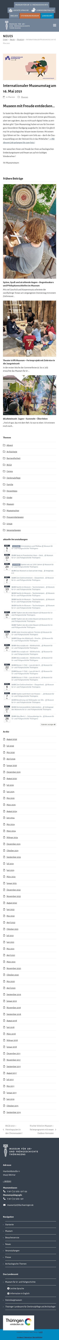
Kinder (9, 497)
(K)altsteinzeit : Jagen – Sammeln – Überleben (25, 419)
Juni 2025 (10, 792)
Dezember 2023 (13, 844)
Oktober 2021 (12, 929)
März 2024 (11, 831)
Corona (10, 471)
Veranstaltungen (14, 530)
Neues (8, 1244)
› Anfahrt (7, 1181)
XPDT (41, 1332)
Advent (10, 445)
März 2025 (11, 805)
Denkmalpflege (13, 478)
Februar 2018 (12, 1040)
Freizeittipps (12, 491)
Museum (24, 97)
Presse (8, 1257)
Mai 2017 (10, 1086)
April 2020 (11, 988)
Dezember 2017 (13, 1053)
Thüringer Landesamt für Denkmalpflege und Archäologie (30, 1307)
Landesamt (47, 16)
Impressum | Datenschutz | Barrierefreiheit (29, 1337)
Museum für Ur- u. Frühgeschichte (31, 5)
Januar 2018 (12, 1047)
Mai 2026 (11, 752)
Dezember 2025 (14, 772)
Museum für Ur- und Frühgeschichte (20, 1282)
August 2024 (12, 811)
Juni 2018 (10, 1027)
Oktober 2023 (12, 851)
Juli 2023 (10, 864)
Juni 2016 (10, 1099)
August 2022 (12, 903)
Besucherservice (12, 1238)
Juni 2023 (10, 870)
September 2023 (14, 857)
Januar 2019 (12, 1001)
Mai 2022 (11, 916)
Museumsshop (13, 511)
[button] (54, 25)
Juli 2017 (10, 1080)
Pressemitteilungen (15, 517)
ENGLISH (14, 16)
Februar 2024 (12, 837)
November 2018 (14, 1008)
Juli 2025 (10, 785)
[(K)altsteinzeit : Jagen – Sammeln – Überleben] (29, 395)
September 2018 (14, 1014)
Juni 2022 (10, 909)
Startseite (9, 1224)
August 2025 (12, 778)
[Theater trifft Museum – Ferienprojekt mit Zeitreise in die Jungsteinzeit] (29, 328)
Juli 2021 (10, 936)
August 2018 (12, 1021)
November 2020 (14, 968)
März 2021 (11, 962)
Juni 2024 (11, 818)
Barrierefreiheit (13, 458)
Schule (9, 524)
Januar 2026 (12, 765)
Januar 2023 (12, 883)
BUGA (9, 465)
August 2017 (12, 1073)
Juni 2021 (10, 942)
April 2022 (11, 922)
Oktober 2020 (13, 975)
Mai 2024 (11, 824)
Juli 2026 (10, 746)
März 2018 (11, 1034)
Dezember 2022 (14, 890)
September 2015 (14, 1112)
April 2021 (11, 955)
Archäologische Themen (15, 1264)
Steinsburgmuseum (30, 16)
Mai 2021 (10, 949)
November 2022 (14, 896)
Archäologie (12, 452)
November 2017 (14, 1060)
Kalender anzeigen (47, 724)
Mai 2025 (11, 798)
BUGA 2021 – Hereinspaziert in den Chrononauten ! (12, 1130)
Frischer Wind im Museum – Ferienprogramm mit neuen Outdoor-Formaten (40, 1130)
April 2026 (11, 759)
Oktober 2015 (12, 1106)
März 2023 (11, 877)
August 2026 (12, 739)
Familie (10, 484)
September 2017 (14, 1066)
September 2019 (14, 994)
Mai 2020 (11, 981)
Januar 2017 (12, 1093)
